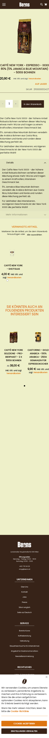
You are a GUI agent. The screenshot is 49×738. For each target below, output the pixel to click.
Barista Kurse (24, 631)
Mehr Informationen (16, 214)
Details (10, 162)
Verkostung (24, 641)
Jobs (24, 597)
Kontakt (24, 592)
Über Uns (24, 587)
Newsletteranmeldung (24, 656)
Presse (24, 602)
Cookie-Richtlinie (20, 711)
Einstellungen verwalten (24, 731)
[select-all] (34, 234)
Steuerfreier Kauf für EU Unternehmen (24, 646)
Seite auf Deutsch (24, 612)
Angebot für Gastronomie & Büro (24, 651)
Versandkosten (34, 78)
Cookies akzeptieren (24, 723)
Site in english (24, 607)
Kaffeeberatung (24, 636)
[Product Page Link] (13, 337)
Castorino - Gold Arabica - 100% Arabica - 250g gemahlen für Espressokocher (38, 356)
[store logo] (24, 4)
